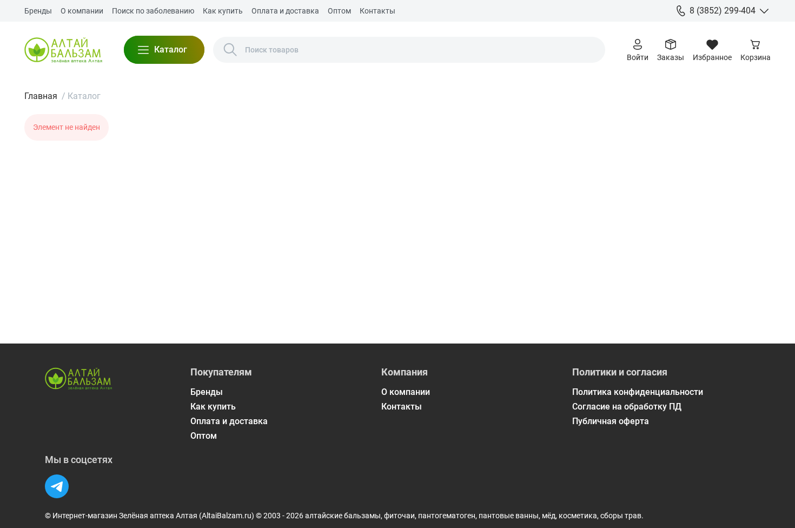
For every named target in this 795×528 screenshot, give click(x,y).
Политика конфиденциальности (637, 392)
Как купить (223, 10)
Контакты (377, 10)
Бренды (38, 10)
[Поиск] (230, 49)
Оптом (339, 10)
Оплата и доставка (285, 10)
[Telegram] (57, 486)
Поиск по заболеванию (153, 10)
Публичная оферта (610, 421)
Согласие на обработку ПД (626, 406)
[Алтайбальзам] (63, 50)
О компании (82, 10)
